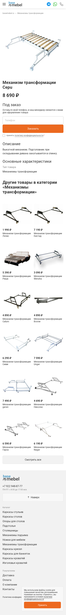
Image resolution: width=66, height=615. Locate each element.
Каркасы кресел (12, 549)
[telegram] (48, 4)
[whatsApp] (55, 4)
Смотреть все (33, 459)
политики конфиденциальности (38, 598)
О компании (10, 584)
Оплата (7, 579)
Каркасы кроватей (14, 558)
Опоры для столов (14, 521)
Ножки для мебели (14, 539)
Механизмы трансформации (30, 13)
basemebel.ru (8, 13)
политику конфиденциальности (29, 135)
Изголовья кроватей (15, 562)
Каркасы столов (12, 516)
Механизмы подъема (15, 535)
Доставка (8, 575)
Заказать (33, 128)
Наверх (35, 497)
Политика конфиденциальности (17, 597)
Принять (42, 605)
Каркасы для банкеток (16, 553)
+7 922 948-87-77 (61, 3)
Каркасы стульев (13, 512)
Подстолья (9, 525)
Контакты (8, 589)
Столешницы (10, 530)
